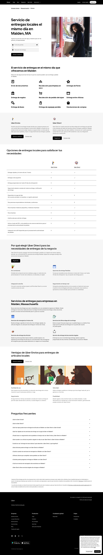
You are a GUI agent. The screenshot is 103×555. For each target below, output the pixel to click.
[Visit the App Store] (25, 543)
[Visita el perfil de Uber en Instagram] (18, 536)
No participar (89, 551)
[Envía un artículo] (13, 119)
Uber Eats (30, 2)
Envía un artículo (17, 136)
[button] (37, 45)
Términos (81, 481)
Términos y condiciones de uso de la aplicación (78, 485)
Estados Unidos (15, 8)
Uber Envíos (54, 167)
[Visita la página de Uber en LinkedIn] (12, 536)
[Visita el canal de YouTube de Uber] (15, 536)
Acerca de (36, 2)
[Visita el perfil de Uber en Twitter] (22, 536)
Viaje (14, 2)
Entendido (97, 551)
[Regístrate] (54, 119)
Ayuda (78, 2)
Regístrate (93, 2)
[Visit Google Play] (15, 542)
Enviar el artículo (17, 54)
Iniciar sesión (85, 2)
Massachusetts (25, 8)
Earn (18, 2)
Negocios (23, 2)
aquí (95, 547)
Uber (8, 2)
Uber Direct (77, 167)
